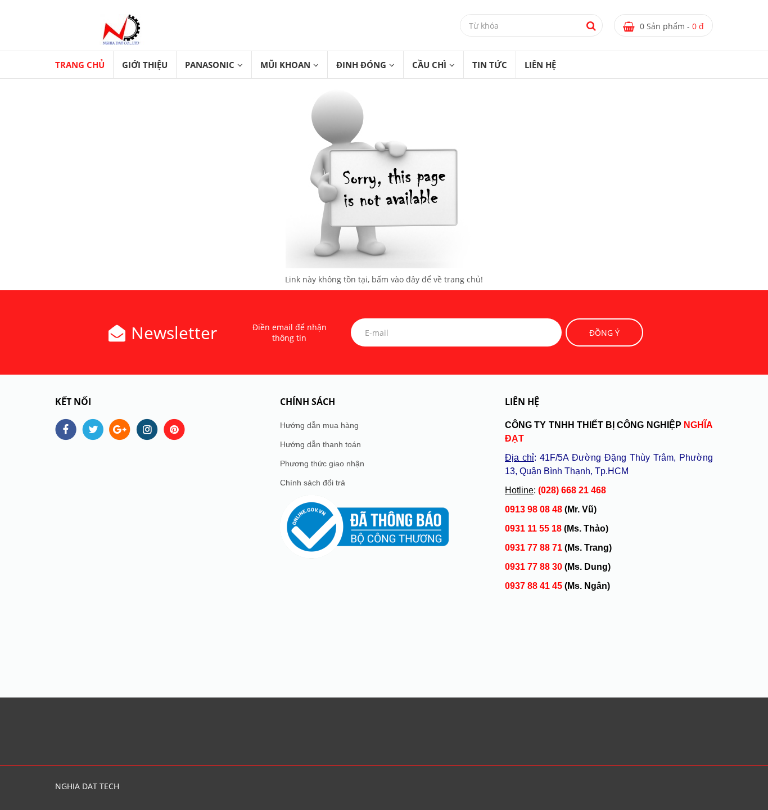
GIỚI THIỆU (145, 64)
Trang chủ (80, 64)
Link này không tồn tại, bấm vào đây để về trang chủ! (384, 279)
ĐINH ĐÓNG (361, 64)
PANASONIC (209, 64)
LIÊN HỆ (540, 64)
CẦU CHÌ (429, 64)
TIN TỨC (489, 64)
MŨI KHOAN (285, 64)
